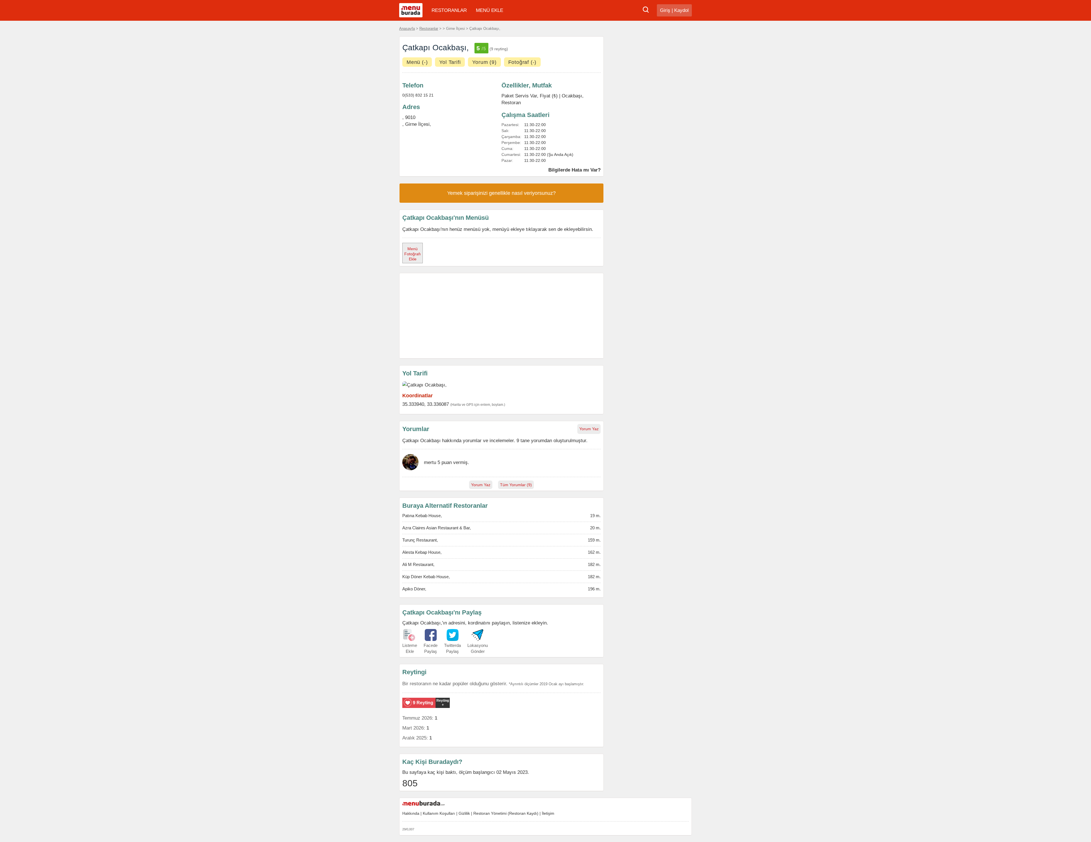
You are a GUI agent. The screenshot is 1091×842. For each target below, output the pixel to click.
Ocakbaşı (572, 95)
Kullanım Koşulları (439, 813)
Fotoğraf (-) (522, 62)
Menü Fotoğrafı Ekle (412, 253)
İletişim (548, 813)
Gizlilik (464, 813)
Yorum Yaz (589, 429)
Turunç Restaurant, (420, 540)
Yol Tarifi (450, 62)
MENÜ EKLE (489, 10)
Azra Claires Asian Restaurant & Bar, (436, 527)
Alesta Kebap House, (422, 552)
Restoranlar (428, 28)
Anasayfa (407, 28)
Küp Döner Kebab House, (426, 576)
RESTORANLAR (449, 10)
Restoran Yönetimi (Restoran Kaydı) (505, 813)
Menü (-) (417, 62)
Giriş (665, 10)
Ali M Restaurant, (418, 564)
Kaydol (681, 10)
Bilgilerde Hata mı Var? (574, 169)
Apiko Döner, (414, 588)
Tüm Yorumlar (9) (516, 484)
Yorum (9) (484, 62)
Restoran (511, 102)
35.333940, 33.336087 (425, 404)
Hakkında (410, 813)
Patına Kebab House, (422, 515)
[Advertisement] (501, 316)
